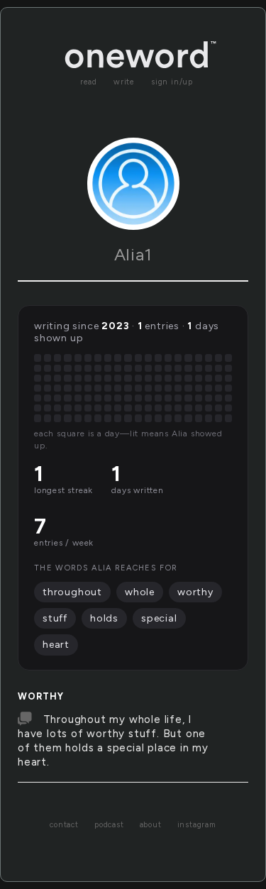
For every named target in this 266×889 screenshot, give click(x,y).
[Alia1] (133, 184)
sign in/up (172, 82)
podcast (109, 824)
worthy (41, 696)
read (88, 82)
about (151, 824)
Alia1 (133, 254)
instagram (196, 824)
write (124, 82)
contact (64, 824)
